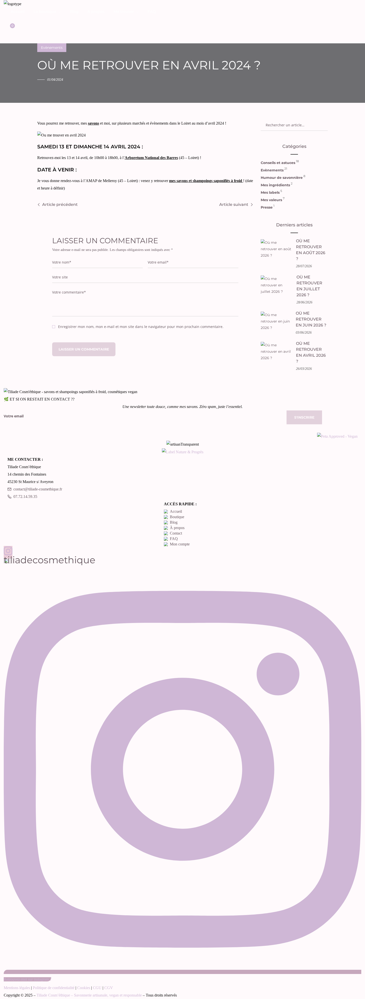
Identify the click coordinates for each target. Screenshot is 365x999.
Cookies (83, 988)
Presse (267, 207)
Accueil (176, 511)
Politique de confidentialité (53, 988)
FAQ (174, 539)
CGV (108, 988)
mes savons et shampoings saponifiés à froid (206, 181)
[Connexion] (8, 20)
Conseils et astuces (278, 162)
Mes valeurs (271, 199)
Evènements (52, 47)
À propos (177, 528)
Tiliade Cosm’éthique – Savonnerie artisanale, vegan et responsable (89, 995)
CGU (97, 988)
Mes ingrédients (275, 184)
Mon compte (180, 544)
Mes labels (270, 192)
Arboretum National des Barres (151, 158)
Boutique (177, 517)
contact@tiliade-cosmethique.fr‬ (37, 489)
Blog (174, 522)
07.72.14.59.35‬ (25, 496)
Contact (176, 533)
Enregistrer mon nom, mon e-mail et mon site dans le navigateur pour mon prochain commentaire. (140, 326)
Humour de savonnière (282, 177)
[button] (8, 28)
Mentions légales (17, 988)
